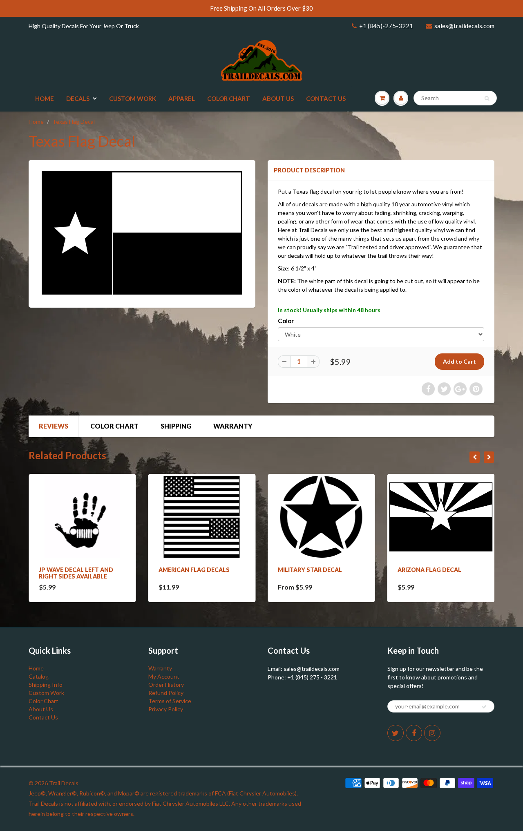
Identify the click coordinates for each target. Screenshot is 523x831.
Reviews (53, 426)
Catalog (39, 676)
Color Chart (228, 98)
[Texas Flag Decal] (142, 232)
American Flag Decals (98, 569)
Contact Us (326, 98)
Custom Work (132, 98)
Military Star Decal (214, 569)
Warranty (233, 426)
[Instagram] (432, 733)
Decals (77, 98)
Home (44, 98)
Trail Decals (63, 783)
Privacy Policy (165, 709)
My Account (163, 676)
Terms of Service (169, 700)
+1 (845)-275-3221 (386, 25)
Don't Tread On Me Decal (461, 569)
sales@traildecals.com (464, 25)
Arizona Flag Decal (333, 569)
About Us (278, 98)
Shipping (176, 426)
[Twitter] (395, 733)
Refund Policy (165, 692)
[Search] (486, 98)
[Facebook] (414, 733)
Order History (166, 684)
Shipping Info (46, 684)
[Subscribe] (484, 706)
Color (286, 320)
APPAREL (181, 98)
